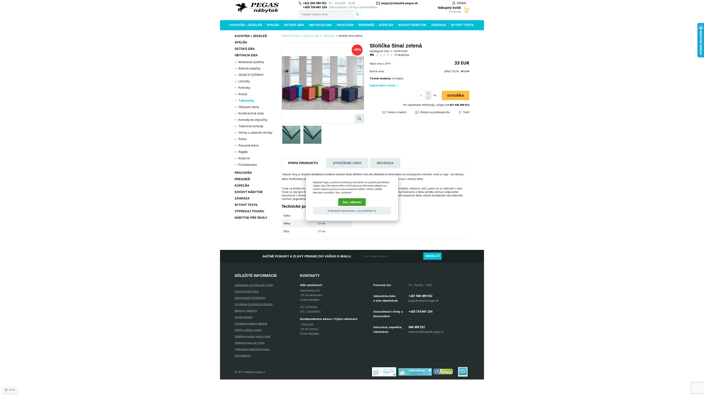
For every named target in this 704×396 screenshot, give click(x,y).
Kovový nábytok (412, 25)
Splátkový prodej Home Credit (252, 336)
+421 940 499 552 (315, 3)
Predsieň (366, 25)
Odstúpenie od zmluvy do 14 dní (254, 285)
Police (242, 139)
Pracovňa (345, 25)
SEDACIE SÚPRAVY (251, 75)
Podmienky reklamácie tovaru (252, 349)
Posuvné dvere (248, 145)
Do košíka (455, 95)
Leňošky (244, 81)
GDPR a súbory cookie (248, 330)
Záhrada (438, 25)
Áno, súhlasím (352, 202)
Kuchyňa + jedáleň (246, 25)
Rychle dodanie (244, 317)
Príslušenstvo (247, 165)
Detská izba (294, 25)
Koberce (244, 158)
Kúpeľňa (386, 25)
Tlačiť (466, 112)
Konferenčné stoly (251, 113)
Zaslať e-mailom (397, 112)
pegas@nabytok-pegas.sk (399, 3)
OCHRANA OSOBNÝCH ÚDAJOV (254, 304)
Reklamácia (243, 355)
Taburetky (246, 100)
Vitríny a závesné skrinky (255, 133)
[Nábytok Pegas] (257, 8)
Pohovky (244, 88)
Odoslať (432, 256)
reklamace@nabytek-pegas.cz (426, 331)
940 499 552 (416, 327)
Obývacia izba (320, 25)
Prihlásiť (461, 2)
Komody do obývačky (252, 120)
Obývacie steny (248, 107)
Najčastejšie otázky (383, 85)
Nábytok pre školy (251, 217)
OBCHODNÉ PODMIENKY (250, 298)
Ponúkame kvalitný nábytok (251, 323)
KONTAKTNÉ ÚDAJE (247, 291)
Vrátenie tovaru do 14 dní (250, 342)
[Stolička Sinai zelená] (323, 83)
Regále (243, 152)
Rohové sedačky (249, 68)
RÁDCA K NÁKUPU (246, 310)
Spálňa (273, 25)
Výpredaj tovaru (249, 211)
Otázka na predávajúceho (435, 112)
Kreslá (242, 94)
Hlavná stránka (290, 35)
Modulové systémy (251, 62)
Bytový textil (462, 25)
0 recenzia (402, 55)
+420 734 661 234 (420, 311)
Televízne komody (250, 126)
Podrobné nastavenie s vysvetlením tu (352, 210)
